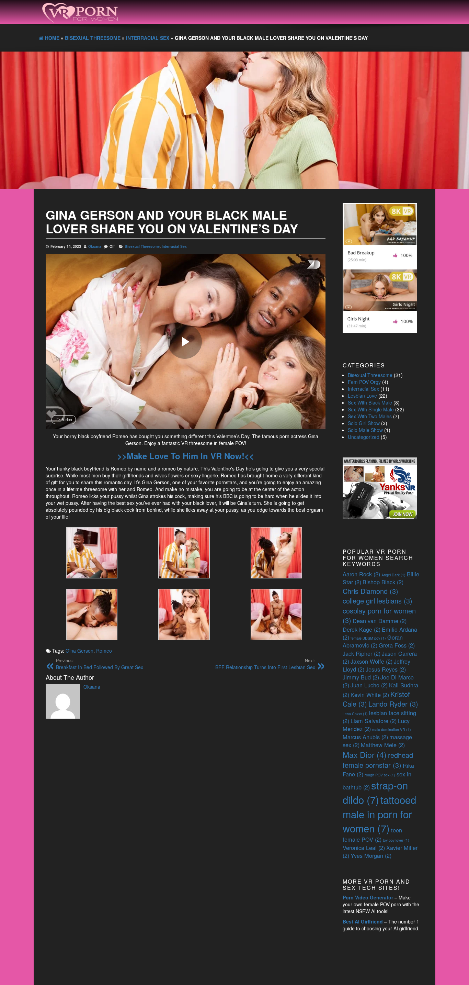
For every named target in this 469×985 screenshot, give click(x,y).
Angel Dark (393, 574)
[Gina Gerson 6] (276, 613)
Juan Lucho (369, 685)
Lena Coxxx (355, 713)
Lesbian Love (362, 395)
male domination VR (391, 729)
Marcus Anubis (365, 737)
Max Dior (365, 754)
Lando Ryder (393, 704)
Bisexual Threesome (142, 246)
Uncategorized (363, 436)
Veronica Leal (364, 847)
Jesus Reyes (386, 669)
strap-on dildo (375, 792)
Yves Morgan (371, 855)
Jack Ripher (361, 653)
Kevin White (370, 694)
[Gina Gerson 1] (91, 552)
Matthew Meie (383, 745)
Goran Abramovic (373, 641)
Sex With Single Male (371, 409)
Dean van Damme (380, 621)
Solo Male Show (365, 430)
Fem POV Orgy (364, 381)
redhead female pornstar (378, 760)
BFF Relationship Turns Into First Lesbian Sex (265, 664)
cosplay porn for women (379, 616)
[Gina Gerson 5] (184, 613)
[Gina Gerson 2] (184, 552)
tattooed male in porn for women (379, 813)
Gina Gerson (79, 650)
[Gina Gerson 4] (91, 613)
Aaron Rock (361, 574)
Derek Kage (361, 629)
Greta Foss (397, 645)
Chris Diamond (370, 591)
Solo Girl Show (364, 423)
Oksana (94, 246)
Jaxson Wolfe (371, 661)
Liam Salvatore (374, 721)
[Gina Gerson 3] (276, 552)
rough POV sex (380, 774)
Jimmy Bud (361, 677)
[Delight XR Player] (304, 265)
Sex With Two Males (370, 416)
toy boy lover (396, 840)
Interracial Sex (174, 246)
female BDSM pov (368, 638)
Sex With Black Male (370, 402)
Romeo (104, 650)
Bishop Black (383, 582)
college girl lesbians (377, 601)
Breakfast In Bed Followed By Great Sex (99, 664)
